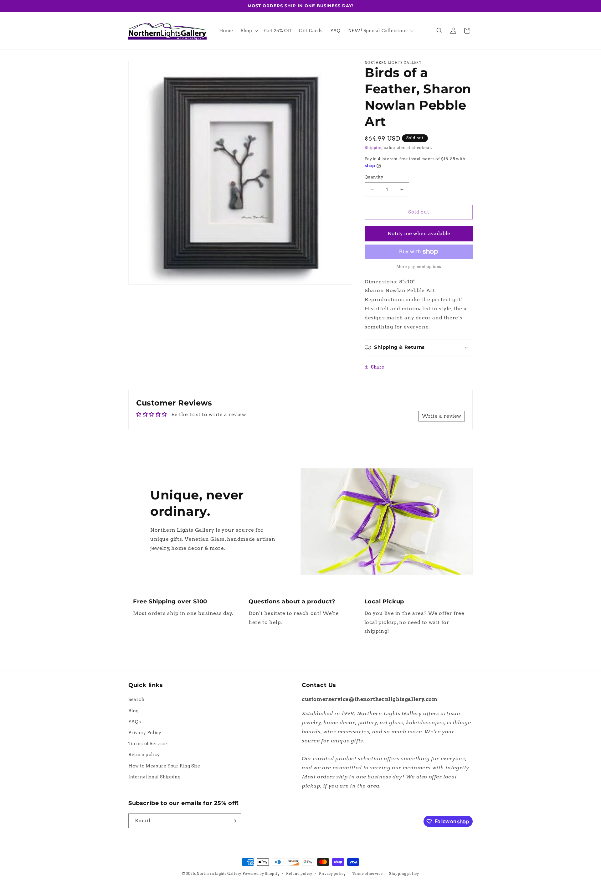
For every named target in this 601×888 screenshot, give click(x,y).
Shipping (374, 147)
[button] (248, 30)
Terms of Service (147, 743)
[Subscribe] (234, 820)
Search (136, 699)
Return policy (144, 754)
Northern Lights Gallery (219, 873)
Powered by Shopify (261, 873)
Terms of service (367, 873)
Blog (133, 710)
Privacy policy (332, 873)
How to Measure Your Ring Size (164, 765)
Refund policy (299, 873)
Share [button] (377, 366)
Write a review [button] (441, 416)
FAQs (134, 721)
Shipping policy (404, 873)
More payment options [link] (418, 266)
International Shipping (154, 776)
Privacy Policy (144, 732)
